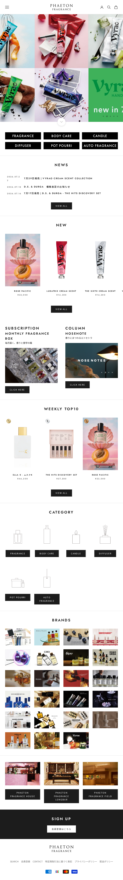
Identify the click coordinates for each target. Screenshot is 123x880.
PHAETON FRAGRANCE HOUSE (22, 794)
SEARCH (14, 861)
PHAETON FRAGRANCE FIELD (100, 794)
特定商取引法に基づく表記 (58, 861)
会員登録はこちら (61, 829)
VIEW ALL (61, 205)
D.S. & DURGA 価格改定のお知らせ (47, 186)
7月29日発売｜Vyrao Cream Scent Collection (58, 178)
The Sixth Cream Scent (100, 291)
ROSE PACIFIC (22, 291)
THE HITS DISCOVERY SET (61, 474)
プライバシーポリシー (86, 861)
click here (105, 105)
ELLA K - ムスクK (23, 474)
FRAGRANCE (17, 553)
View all (61, 309)
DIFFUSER (105, 553)
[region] (61, 68)
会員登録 (25, 861)
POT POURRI (18, 597)
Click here (17, 389)
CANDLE (76, 553)
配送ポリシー (106, 861)
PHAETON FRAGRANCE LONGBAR (61, 796)
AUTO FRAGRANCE (46, 599)
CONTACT (38, 861)
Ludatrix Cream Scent (61, 291)
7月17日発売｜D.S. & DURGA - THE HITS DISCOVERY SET (62, 193)
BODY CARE (47, 553)
